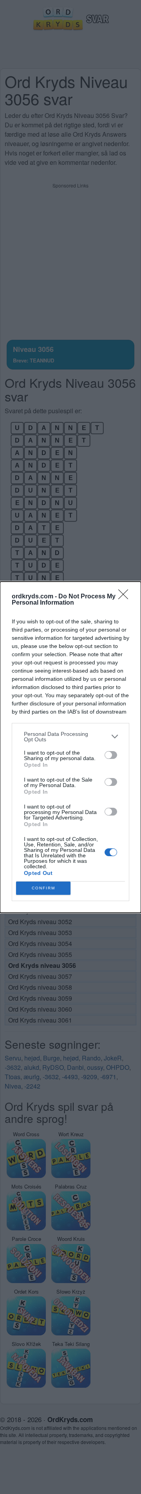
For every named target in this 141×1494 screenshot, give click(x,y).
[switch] (111, 755)
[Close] (125, 596)
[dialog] (70, 747)
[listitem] (70, 736)
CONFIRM (43, 888)
